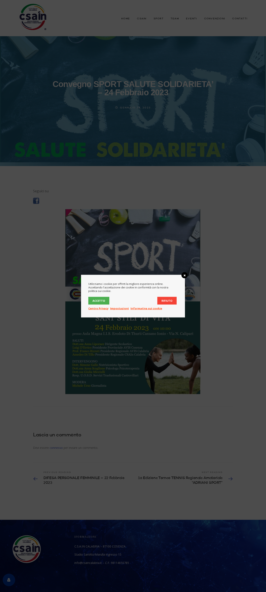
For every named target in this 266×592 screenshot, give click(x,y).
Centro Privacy (98, 308)
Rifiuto (166, 300)
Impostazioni (119, 308)
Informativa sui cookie (146, 308)
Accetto (98, 300)
